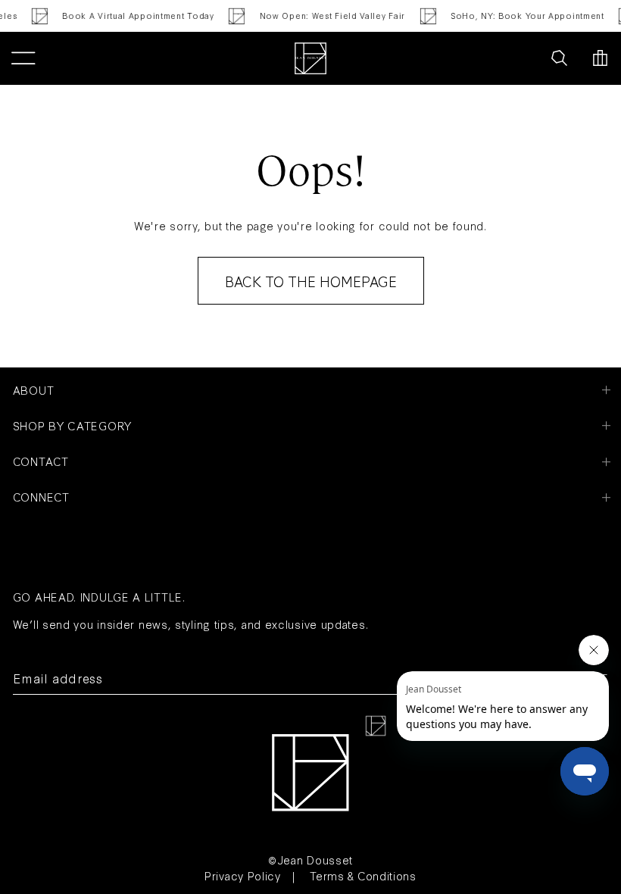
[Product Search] (559, 58)
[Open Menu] (23, 58)
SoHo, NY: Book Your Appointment (524, 15)
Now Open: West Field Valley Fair (328, 15)
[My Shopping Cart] (600, 58)
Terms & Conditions (363, 875)
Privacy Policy (242, 875)
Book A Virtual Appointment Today (134, 15)
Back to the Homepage (311, 281)
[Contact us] (525, 58)
